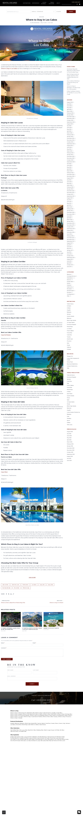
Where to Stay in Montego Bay (64, 714)
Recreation (70, 288)
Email (34, 643)
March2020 (70, 219)
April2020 (70, 217)
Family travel (25, 584)
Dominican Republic (71, 324)
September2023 (71, 161)
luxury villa (42, 584)
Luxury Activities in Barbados (30, 736)
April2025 (70, 131)
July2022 (69, 179)
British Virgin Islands (71, 320)
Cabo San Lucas (15, 584)
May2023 (70, 167)
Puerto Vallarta (70, 330)
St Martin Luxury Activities (30, 738)
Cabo (68, 416)
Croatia (52, 723)
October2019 (70, 226)
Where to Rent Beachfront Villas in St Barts (32, 714)
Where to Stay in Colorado (16, 718)
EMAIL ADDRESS (11, 676)
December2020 (71, 212)
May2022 (70, 183)
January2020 (70, 221)
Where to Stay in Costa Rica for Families (33, 716)
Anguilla (68, 310)
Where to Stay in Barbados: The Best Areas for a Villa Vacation (73, 87)
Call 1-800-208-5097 (41, 700)
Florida (68, 404)
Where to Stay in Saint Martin (50, 714)
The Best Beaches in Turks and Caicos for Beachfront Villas (51, 736)
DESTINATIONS (26, 3)
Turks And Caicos (71, 375)
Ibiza (68, 343)
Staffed (68, 422)
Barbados (69, 312)
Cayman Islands (70, 316)
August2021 (70, 198)
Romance (70, 292)
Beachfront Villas (32, 730)
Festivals (69, 285)
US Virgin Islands (70, 322)
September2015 (71, 257)
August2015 (70, 259)
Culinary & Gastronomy (72, 366)
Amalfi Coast (70, 339)
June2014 (70, 266)
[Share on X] (8, 594)
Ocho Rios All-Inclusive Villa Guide (18, 740)
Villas (69, 296)
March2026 (70, 111)
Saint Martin (69, 393)
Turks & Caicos (70, 303)
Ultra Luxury (69, 424)
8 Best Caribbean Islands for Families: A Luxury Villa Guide (73, 93)
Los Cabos (34, 584)
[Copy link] (13, 594)
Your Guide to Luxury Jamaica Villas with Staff (20, 739)
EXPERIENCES (35, 3)
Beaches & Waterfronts (72, 364)
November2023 (71, 158)
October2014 (70, 264)
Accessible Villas (22, 731)
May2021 (70, 203)
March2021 (70, 207)
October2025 (71, 120)
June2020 (70, 216)
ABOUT (58, 3)
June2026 (70, 105)
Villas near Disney (14, 731)
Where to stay (26, 587)
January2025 (70, 136)
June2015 (70, 261)
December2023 (71, 156)
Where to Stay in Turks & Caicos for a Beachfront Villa (22, 712)
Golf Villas (57, 730)
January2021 (70, 210)
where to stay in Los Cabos (9, 68)
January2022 (70, 189)
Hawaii (68, 345)
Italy (68, 383)
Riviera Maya (70, 326)
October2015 (70, 255)
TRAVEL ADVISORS (51, 3)
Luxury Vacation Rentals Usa (73, 412)
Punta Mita (69, 332)
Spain (68, 399)
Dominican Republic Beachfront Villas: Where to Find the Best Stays (73, 70)
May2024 (70, 149)
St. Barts (36, 724)
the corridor (16, 587)
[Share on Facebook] (6, 594)
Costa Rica (69, 334)
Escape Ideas (70, 281)
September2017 (71, 241)
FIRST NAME (10, 670)
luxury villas (50, 584)
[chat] (79, 812)
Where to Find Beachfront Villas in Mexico (62, 715)
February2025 (71, 134)
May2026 (70, 107)
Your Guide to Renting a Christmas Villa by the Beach (73, 82)
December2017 (71, 237)
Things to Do (70, 356)
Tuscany (69, 336)
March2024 (70, 151)
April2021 (70, 205)
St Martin (69, 306)
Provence (69, 341)
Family (69, 283)
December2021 (71, 190)
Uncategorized (71, 294)
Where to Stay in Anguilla (16, 714)
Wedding (69, 418)
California (69, 347)
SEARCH (71, 11)
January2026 (70, 114)
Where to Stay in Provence (64, 716)
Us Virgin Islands (70, 402)
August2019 (70, 230)
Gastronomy (70, 287)
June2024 (70, 147)
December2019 (71, 223)
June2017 (70, 246)
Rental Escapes (71, 290)
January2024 (70, 154)
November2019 (71, 225)
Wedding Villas (39, 730)
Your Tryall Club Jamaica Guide (61, 739)
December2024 (71, 138)
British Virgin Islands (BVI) (31, 723)
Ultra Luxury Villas (23, 730)
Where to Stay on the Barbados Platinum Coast (41, 715)
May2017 (70, 248)
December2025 (71, 116)
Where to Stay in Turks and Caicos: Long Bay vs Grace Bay (48, 712)
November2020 (71, 214)
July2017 (69, 245)
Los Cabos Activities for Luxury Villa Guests (36, 740)
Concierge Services (72, 276)
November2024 (71, 140)
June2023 (70, 165)
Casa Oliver (4, 472)
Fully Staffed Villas (14, 730)
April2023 (70, 169)
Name (2, 643)
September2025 (71, 122)
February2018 (71, 235)
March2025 (70, 133)
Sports (68, 420)
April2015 (69, 263)
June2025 (70, 127)
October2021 (70, 194)
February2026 (71, 113)
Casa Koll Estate (6, 335)
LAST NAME (36, 670)
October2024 (71, 142)
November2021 (71, 192)
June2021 (70, 201)
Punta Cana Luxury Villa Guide (57, 738)
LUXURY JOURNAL (43, 3)
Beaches (69, 274)
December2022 (71, 174)
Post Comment (7, 659)
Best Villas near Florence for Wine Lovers (55, 740)
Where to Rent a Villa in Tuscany (50, 716)
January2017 (70, 250)
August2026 (70, 102)
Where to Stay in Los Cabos (16, 716)
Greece (60, 723)
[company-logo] (10, 3)
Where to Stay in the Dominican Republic (19, 715)
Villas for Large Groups (49, 730)
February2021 (71, 208)
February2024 (71, 152)
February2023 (71, 172)
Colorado (69, 349)
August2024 (70, 145)
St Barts (69, 308)
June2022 (70, 181)
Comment (3, 648)
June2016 (70, 254)
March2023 (70, 170)
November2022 (71, 176)
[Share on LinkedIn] (11, 594)
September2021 (71, 196)
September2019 (71, 228)
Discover (41, 16)
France (68, 397)
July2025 (69, 125)
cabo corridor (5, 584)
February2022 (71, 187)
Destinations (71, 278)
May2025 (70, 129)
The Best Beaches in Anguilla (17, 738)
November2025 (71, 118)
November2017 (71, 239)
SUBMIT (32, 683)
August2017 (70, 243)
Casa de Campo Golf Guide (43, 738)
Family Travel (70, 362)
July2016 (69, 252)
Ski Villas (62, 730)
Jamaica (69, 314)
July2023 (69, 163)
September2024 (71, 143)
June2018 (70, 234)
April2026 (70, 109)
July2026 (69, 104)
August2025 (70, 123)
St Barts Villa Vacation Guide (16, 736)
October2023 (70, 160)
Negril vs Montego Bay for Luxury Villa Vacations (43, 739)
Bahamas (69, 318)
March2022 (70, 185)
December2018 (71, 232)
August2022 (70, 178)
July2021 (69, 199)
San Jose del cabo (6, 587)
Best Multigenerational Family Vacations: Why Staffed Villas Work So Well (73, 76)
